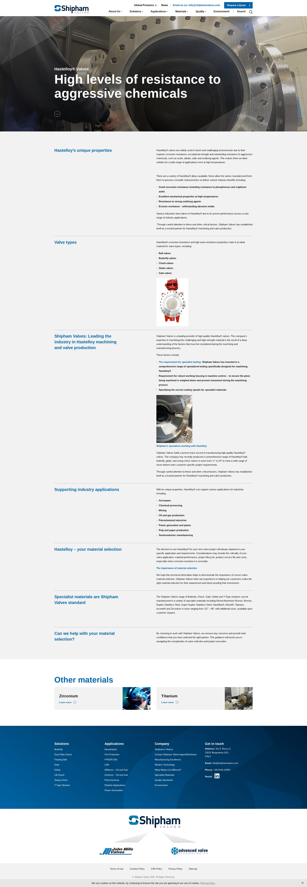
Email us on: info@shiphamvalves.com (196, 5)
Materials (180, 11)
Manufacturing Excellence (168, 759)
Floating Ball (60, 759)
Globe (57, 770)
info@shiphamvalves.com (225, 763)
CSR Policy (156, 868)
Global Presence (144, 5)
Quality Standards (164, 780)
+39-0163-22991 (221, 770)
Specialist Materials (164, 775)
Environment (221, 11)
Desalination (111, 749)
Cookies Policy (137, 868)
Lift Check (59, 775)
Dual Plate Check (63, 754)
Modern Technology (165, 764)
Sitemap (193, 868)
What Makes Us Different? (168, 770)
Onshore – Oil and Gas (116, 775)
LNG (107, 764)
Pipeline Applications (115, 785)
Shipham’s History (164, 749)
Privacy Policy (175, 868)
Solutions (135, 11)
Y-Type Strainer (62, 785)
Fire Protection (112, 754)
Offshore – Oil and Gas (116, 770)
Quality (200, 11)
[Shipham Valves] (71, 7)
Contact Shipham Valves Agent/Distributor (176, 754)
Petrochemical (112, 780)
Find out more (207, 883)
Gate (56, 764)
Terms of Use (116, 868)
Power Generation (114, 790)
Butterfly (58, 749)
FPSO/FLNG (111, 759)
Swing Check (60, 780)
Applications (158, 11)
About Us (114, 11)
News (164, 5)
